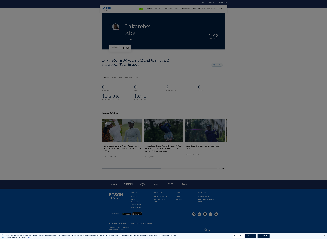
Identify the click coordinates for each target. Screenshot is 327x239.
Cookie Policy (30, 237)
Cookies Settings (238, 235)
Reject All (250, 235)
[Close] (324, 236)
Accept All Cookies (263, 235)
